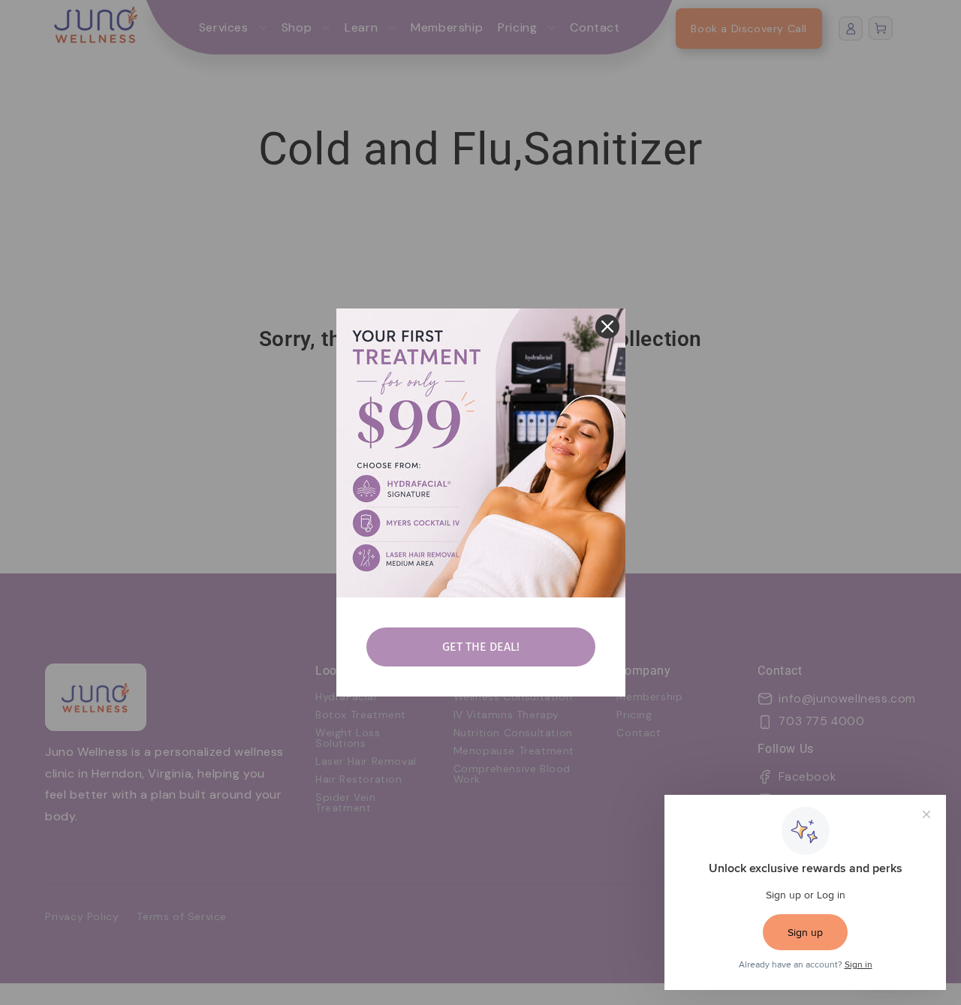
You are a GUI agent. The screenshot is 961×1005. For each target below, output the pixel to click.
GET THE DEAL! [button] (481, 646)
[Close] (607, 326)
